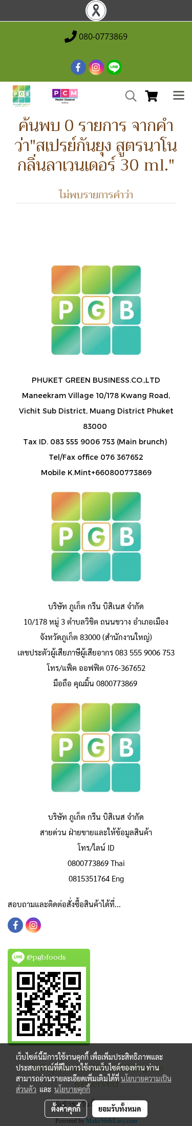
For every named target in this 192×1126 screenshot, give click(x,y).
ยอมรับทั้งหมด (119, 1108)
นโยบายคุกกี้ (72, 1089)
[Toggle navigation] (178, 96)
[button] (127, 96)
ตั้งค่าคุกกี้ (65, 1108)
